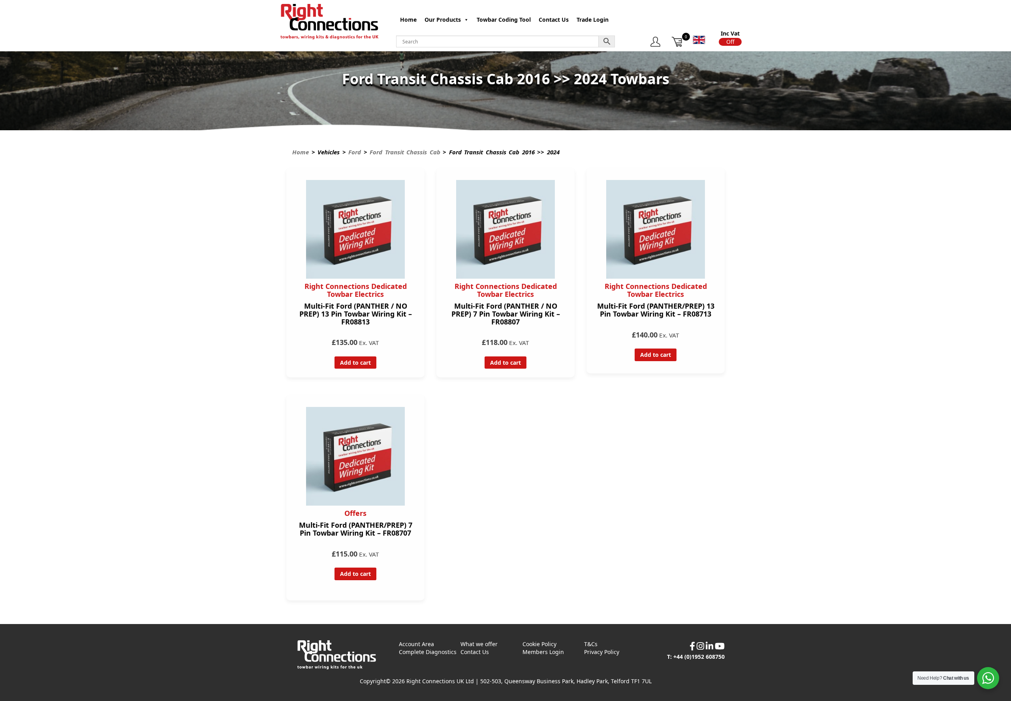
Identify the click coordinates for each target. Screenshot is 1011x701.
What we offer (479, 644)
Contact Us (554, 19)
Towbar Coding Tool (504, 19)
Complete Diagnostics (428, 652)
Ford (354, 152)
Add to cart (355, 362)
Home (408, 19)
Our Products (443, 19)
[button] (730, 41)
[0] (677, 42)
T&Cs (591, 644)
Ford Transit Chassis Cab (405, 152)
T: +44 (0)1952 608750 (696, 656)
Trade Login (593, 19)
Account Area (416, 644)
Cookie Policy (539, 644)
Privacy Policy (601, 652)
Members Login (543, 652)
